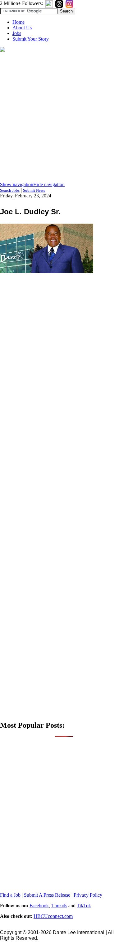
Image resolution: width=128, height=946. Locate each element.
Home (18, 22)
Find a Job (10, 895)
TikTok (84, 905)
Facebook (39, 905)
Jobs (16, 33)
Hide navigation (49, 184)
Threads (59, 905)
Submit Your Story (30, 39)
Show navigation (16, 184)
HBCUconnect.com (53, 916)
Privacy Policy (88, 895)
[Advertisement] (64, 117)
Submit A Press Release (47, 895)
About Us (22, 27)
